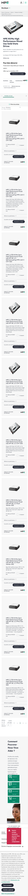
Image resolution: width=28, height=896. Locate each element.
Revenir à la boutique (5, 12)
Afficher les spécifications (9, 151)
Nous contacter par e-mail (15, 792)
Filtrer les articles (14, 104)
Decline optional (8, 890)
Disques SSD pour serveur (6, 14)
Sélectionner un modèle (17, 73)
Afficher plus (6, 58)
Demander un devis (18, 156)
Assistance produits (14, 785)
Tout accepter (7, 885)
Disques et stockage (18, 12)
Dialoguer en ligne (15, 778)
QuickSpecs (5, 80)
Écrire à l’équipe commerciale (11, 846)
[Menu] (25, 2)
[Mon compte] (21, 2)
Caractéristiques (18, 80)
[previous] (14, 723)
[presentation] (26, 96)
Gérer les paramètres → (8, 893)
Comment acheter (14, 800)
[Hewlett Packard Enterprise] (5, 2)
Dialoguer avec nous (16, 86)
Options (12, 12)
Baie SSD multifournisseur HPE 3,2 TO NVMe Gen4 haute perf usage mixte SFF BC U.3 (15, 509)
